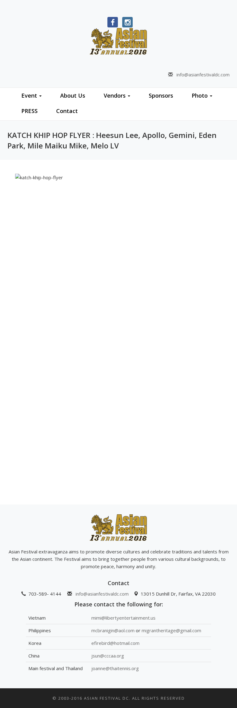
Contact (67, 111)
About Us (72, 95)
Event (30, 95)
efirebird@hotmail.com (115, 643)
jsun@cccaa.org (107, 656)
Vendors (115, 95)
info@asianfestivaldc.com (201, 74)
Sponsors (161, 95)
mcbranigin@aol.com (113, 630)
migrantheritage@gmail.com (171, 630)
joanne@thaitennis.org (115, 668)
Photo (200, 95)
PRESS (29, 111)
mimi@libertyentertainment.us (123, 618)
